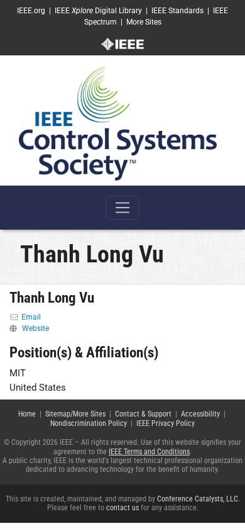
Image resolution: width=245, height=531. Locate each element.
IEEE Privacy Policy (165, 423)
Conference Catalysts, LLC (197, 499)
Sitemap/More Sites (75, 414)
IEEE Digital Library (98, 10)
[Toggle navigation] (122, 208)
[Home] (118, 123)
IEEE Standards (177, 10)
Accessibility (200, 414)
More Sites (143, 22)
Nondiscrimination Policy (88, 423)
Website (35, 328)
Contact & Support (143, 414)
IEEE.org (31, 10)
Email (31, 317)
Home (27, 414)
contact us (122, 507)
